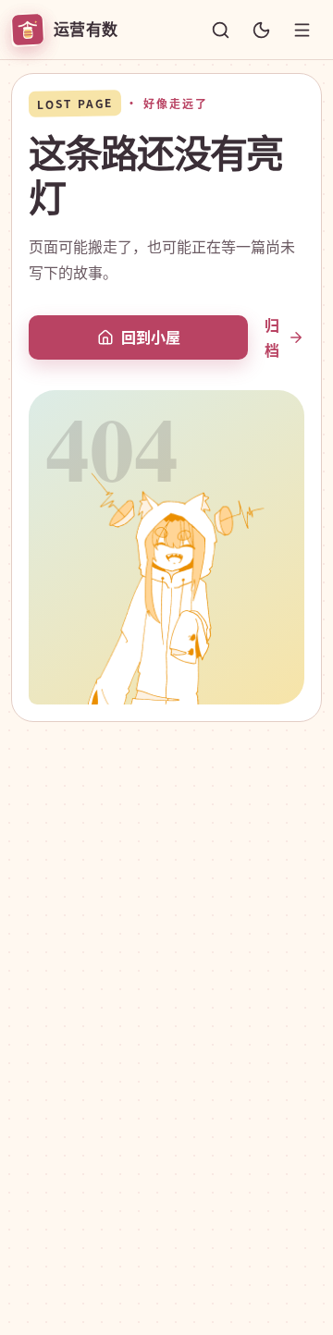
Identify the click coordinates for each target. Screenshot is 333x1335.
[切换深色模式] (260, 29)
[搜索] (220, 29)
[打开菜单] (301, 29)
